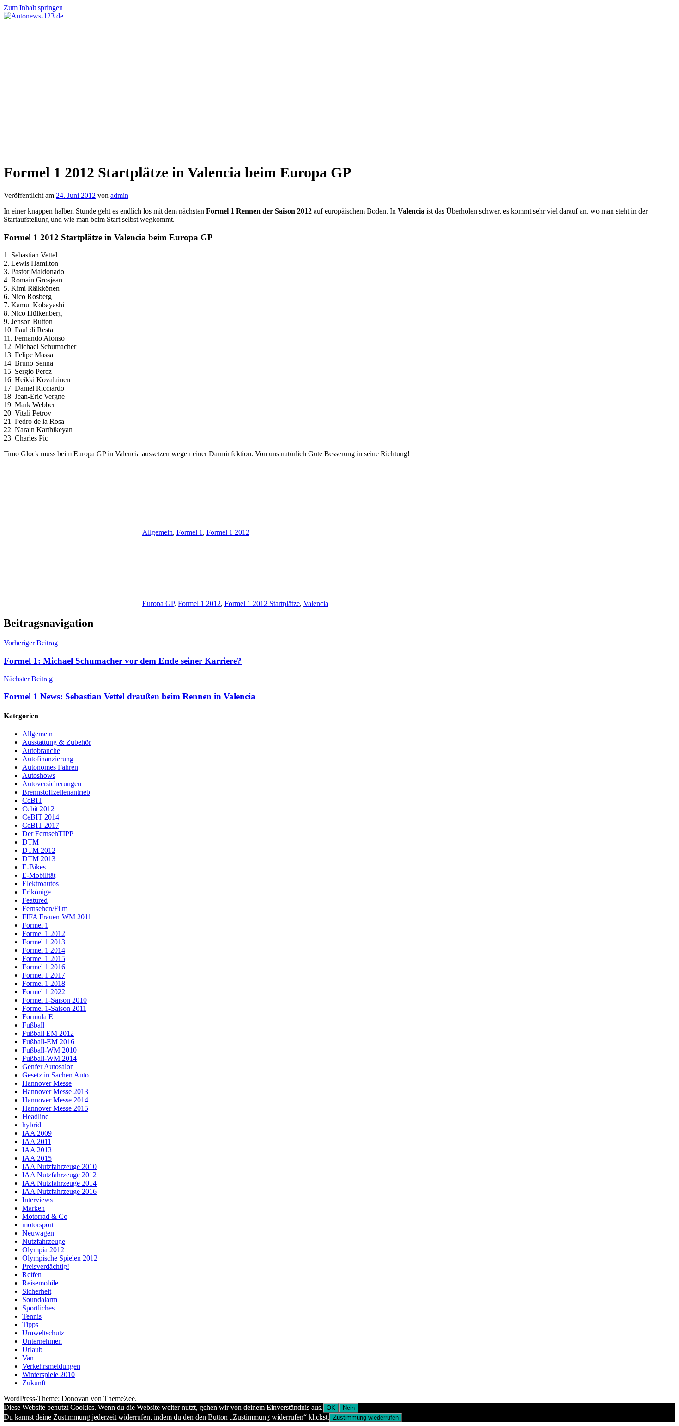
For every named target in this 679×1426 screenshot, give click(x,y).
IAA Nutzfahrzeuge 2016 (59, 1191)
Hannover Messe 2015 (55, 1108)
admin (119, 195)
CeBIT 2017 (40, 825)
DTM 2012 (38, 850)
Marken (33, 1208)
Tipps (30, 1324)
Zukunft (34, 1383)
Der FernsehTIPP (47, 834)
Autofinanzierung (47, 759)
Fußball (33, 1025)
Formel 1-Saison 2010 (54, 1000)
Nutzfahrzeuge (43, 1241)
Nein (349, 1407)
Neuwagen (38, 1233)
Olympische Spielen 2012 (59, 1258)
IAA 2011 (36, 1141)
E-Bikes (34, 867)
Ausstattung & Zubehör (56, 742)
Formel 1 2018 (43, 983)
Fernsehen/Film (44, 908)
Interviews (37, 1200)
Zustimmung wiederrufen (366, 1417)
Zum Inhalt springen (33, 8)
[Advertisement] (339, 89)
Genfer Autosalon (48, 1067)
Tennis (32, 1316)
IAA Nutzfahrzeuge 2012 (59, 1175)
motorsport (38, 1225)
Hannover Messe (47, 1083)
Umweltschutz (43, 1333)
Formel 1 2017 (43, 975)
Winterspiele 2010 (48, 1374)
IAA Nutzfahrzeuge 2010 (59, 1166)
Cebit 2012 (38, 809)
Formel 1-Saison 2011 (54, 1008)
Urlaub (32, 1349)
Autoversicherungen (51, 784)
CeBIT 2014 (40, 817)
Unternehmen (42, 1341)
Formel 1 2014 (43, 950)
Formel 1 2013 (43, 942)
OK (331, 1407)
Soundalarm (39, 1300)
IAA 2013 (37, 1150)
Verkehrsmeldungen (51, 1366)
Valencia (315, 603)
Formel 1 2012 (227, 532)
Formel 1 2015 (43, 958)
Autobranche (41, 750)
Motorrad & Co (44, 1216)
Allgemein (157, 532)
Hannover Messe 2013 (55, 1092)
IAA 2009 (37, 1133)
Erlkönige (36, 892)
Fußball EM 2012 (48, 1033)
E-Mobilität (38, 875)
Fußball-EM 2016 (48, 1042)
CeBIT (32, 800)
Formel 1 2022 (43, 992)
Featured (35, 900)
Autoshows (38, 775)
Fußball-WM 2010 (49, 1050)
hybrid (31, 1125)
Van (28, 1358)
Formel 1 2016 (43, 967)
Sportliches (38, 1308)
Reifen (32, 1275)
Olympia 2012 (43, 1250)
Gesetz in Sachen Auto (55, 1075)
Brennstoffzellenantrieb (56, 792)
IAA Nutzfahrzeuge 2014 (59, 1183)
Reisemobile (40, 1283)
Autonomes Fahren (50, 767)
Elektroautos (40, 883)
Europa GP (158, 603)
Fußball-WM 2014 (49, 1058)
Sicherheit (36, 1291)
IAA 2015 (37, 1158)
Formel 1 (189, 532)
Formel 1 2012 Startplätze (262, 603)
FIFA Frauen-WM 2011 (56, 917)
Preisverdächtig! (45, 1266)
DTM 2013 (38, 859)
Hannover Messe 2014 (55, 1100)
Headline (35, 1116)
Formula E (37, 1017)
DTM (30, 842)
